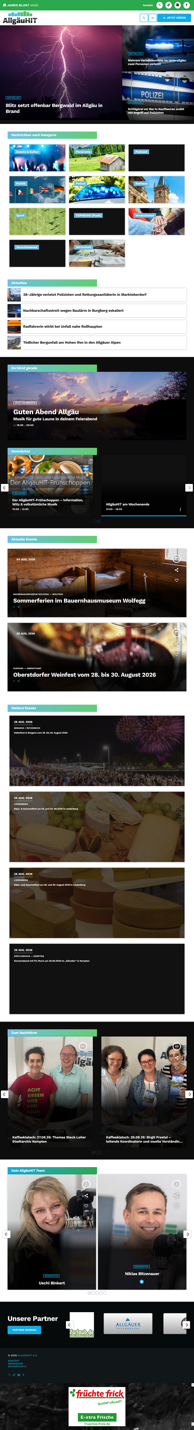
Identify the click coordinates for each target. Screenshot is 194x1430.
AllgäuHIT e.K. (28, 1355)
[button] (95, 521)
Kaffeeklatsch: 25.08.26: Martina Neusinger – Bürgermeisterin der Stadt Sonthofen (49, 1139)
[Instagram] (177, 5)
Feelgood (19, 493)
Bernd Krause (152, 1273)
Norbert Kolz (61, 1283)
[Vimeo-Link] (20, 18)
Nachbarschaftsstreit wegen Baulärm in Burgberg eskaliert (73, 310)
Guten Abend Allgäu (46, 412)
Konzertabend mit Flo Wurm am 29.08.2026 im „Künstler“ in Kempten (51, 961)
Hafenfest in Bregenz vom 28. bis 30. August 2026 (40, 732)
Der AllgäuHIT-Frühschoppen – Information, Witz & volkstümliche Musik (47, 502)
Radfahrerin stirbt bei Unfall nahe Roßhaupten (62, 326)
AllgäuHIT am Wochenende (127, 504)
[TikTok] (168, 5)
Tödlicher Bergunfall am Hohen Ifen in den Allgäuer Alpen (71, 342)
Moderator (61, 1276)
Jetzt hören (174, 18)
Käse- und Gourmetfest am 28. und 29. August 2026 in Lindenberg (49, 885)
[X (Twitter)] (159, 5)
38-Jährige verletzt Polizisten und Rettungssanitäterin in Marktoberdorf (84, 294)
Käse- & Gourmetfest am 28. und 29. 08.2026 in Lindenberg (46, 808)
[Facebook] (186, 5)
